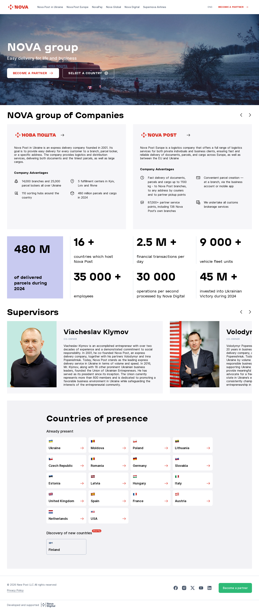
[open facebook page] (176, 588)
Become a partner (235, 588)
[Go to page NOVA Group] (66, 176)
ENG (210, 7)
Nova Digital (132, 6)
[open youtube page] (201, 588)
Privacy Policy (15, 590)
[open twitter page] (192, 588)
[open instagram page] (184, 588)
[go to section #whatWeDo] (192, 176)
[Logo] (18, 7)
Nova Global (113, 6)
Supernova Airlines (154, 6)
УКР (210, 12)
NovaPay (97, 6)
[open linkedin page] (209, 588)
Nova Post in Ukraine (50, 6)
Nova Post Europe (77, 6)
